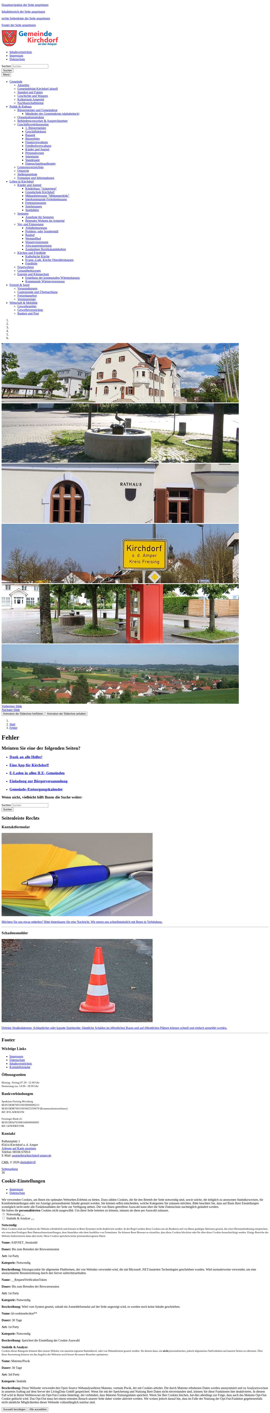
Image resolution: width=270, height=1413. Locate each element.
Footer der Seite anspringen (19, 25)
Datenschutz (17, 1060)
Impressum (16, 1056)
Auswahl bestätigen (14, 1409)
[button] (15, 81)
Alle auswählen (38, 1409)
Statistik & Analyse (18, 1218)
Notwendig (13, 1214)
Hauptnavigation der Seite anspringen (25, 5)
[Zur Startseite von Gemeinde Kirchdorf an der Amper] (30, 45)
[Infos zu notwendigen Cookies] (22, 1215)
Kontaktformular (19, 1067)
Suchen (6, 66)
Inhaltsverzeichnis (20, 1063)
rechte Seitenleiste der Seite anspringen (26, 18)
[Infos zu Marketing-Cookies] (32, 1219)
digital (28, 1162)
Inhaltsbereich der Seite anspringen (23, 11)
